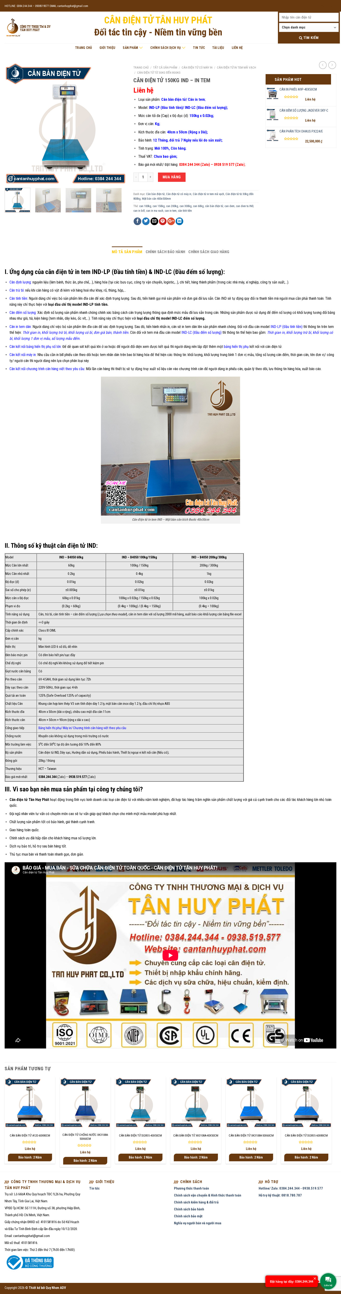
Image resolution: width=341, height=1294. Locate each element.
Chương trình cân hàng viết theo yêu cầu (99, 728)
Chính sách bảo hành (165, 251)
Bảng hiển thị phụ (50, 728)
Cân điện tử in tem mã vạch (236, 67)
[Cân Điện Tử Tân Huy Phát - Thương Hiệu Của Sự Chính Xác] (28, 28)
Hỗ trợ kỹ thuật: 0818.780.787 (280, 1195)
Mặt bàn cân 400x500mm (156, 198)
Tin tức (199, 48)
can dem (230, 206)
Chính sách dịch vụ (165, 48)
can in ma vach (154, 210)
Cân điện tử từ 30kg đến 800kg (158, 72)
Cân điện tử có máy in (197, 67)
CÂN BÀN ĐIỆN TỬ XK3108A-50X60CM (251, 1135)
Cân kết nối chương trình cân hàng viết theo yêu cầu (47, 369)
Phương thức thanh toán (191, 1188)
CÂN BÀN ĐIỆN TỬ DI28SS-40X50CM (140, 1135)
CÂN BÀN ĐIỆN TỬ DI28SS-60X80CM (306, 1135)
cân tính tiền (185, 210)
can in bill (139, 210)
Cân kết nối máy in (23, 355)
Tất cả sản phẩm (165, 67)
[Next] (118, 123)
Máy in (67, 728)
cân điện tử (123, 799)
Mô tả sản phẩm (127, 251)
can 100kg (145, 206)
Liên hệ (237, 48)
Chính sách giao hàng (208, 251)
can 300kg (186, 206)
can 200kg (172, 206)
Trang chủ (83, 48)
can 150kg (159, 206)
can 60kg (198, 206)
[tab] (127, 251)
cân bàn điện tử (214, 206)
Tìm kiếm (310, 38)
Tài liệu (218, 48)
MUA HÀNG (172, 177)
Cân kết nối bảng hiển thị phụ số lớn (35, 346)
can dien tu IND (244, 206)
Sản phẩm (130, 48)
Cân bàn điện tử (155, 194)
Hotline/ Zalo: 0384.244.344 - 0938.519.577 (291, 1188)
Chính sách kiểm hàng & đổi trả (196, 1202)
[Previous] (13, 123)
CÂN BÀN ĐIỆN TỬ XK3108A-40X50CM (195, 1135)
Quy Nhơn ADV (56, 1288)
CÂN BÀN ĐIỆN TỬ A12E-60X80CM (30, 1135)
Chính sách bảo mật (188, 1216)
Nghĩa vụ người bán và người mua (197, 1223)
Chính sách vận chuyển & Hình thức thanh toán (207, 1195)
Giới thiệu (108, 48)
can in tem (171, 210)
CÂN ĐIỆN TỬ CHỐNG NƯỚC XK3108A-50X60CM (85, 1136)
